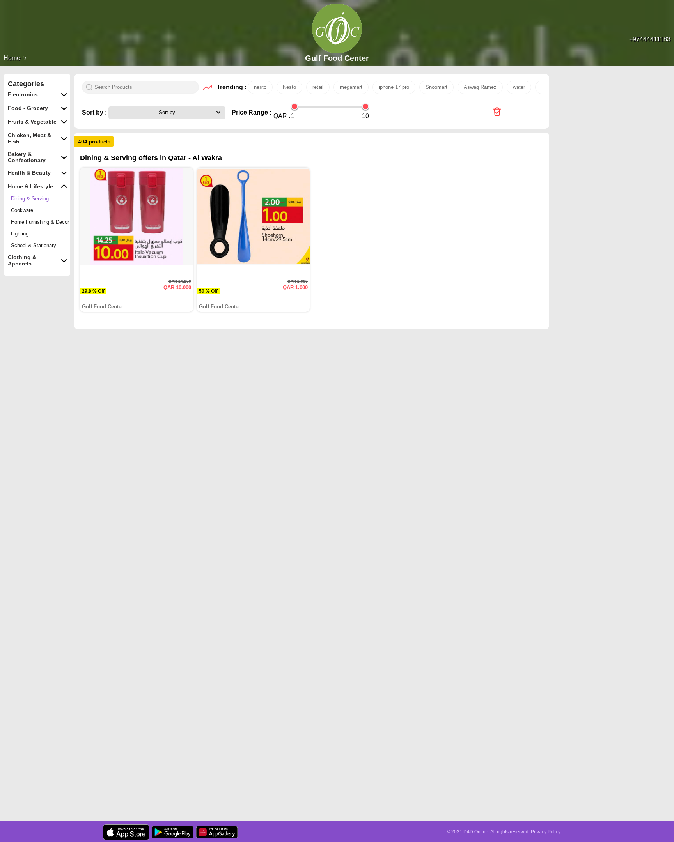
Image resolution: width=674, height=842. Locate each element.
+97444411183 (649, 39)
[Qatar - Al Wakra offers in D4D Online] (497, 112)
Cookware (22, 210)
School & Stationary (33, 245)
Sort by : (95, 112)
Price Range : (251, 112)
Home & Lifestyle (30, 186)
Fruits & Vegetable (32, 122)
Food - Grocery (28, 108)
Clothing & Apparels (22, 260)
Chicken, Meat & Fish (29, 138)
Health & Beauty (29, 173)
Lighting (19, 234)
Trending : (230, 87)
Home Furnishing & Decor (40, 222)
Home (13, 58)
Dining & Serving (30, 199)
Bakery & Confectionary (27, 157)
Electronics (23, 94)
